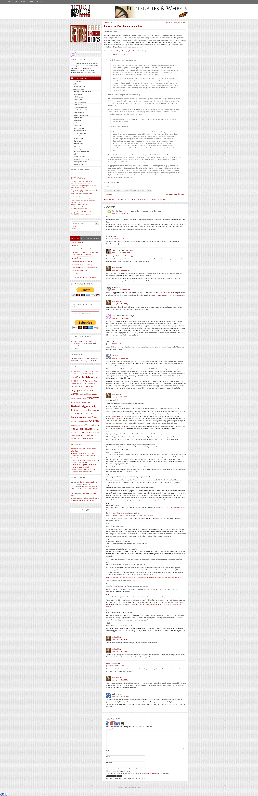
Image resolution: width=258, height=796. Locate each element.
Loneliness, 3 (75, 196)
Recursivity (77, 149)
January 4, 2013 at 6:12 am (120, 358)
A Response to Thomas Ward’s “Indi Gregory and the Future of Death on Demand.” (83, 455)
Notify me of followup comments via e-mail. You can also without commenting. (139, 774)
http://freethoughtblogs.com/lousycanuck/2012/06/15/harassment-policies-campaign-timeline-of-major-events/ (143, 578)
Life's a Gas (77, 125)
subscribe (151, 774)
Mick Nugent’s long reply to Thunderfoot (127, 51)
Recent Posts (41, 2)
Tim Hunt (94, 432)
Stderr (75, 154)
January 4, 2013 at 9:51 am (120, 651)
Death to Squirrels (79, 102)
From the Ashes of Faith (81, 110)
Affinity (75, 84)
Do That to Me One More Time (81, 181)
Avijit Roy (91, 371)
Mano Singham (78, 128)
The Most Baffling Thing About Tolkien (83, 186)
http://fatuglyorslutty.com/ (119, 416)
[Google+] (111, 724)
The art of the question (86, 500)
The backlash (92, 425)
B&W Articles (78, 444)
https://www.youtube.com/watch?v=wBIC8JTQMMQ (167, 295)
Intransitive (77, 120)
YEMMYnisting (78, 164)
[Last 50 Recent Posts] (76, 174)
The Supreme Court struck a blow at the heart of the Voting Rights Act (85, 489)
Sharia (83, 425)
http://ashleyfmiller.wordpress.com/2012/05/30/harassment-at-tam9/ (129, 515)
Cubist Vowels (78, 97)
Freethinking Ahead (80, 107)
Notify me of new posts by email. (119, 771)
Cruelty (95, 378)
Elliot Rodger (83, 381)
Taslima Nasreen (79, 157)
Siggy (86, 208)
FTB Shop (32, 2)
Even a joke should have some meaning (85, 277)
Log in (74, 228)
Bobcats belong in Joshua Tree (82, 261)
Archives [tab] (96, 238)
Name (109, 751)
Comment (109, 729)
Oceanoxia (77, 136)
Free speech (75, 387)
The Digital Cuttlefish (80, 162)
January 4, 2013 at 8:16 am (120, 397)
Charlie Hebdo (84, 377)
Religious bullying (89, 406)
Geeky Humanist (78, 112)
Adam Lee (88, 214)
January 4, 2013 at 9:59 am (120, 680)
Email (108, 757)
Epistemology (93, 381)
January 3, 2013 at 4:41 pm (121, 318)
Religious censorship (81, 410)
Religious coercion (84, 413)
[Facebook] (108, 724)
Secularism (86, 421)
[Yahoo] (118, 724)
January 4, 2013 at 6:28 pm (121, 696)
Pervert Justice (78, 138)
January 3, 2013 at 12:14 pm (115, 238)
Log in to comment (160, 199)
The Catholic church (82, 428)
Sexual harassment (76, 425)
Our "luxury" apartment (78, 207)
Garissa (83, 387)
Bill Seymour (77, 94)
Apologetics (85, 371)
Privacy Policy (15, 2)
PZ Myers (86, 178)
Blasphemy (79, 374)
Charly (83, 187)
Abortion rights (76, 371)
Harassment (82, 394)
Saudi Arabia (92, 417)
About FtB (7, 2)
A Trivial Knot (77, 81)
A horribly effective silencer (81, 274)
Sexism (94, 421)
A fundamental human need (81, 249)
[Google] (115, 724)
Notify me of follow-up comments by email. (122, 769)
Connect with (110, 721)
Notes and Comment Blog (141, 199)
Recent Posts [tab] (75, 238)
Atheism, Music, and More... (82, 92)
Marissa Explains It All (80, 131)
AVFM (163, 293)
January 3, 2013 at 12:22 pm (121, 253)
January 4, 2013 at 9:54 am (115, 666)
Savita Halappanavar (77, 421)
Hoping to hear (77, 245)
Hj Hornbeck (92, 198)
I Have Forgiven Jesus (80, 115)
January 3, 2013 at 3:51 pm (121, 304)
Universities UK (77, 435)
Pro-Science (77, 146)
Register (74, 226)
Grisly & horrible (76, 177)
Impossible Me (78, 118)
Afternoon (108, 22)
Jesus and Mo (75, 398)
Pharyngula (77, 141)
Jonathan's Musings (80, 123)
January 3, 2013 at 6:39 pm (115, 344)
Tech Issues (24, 2)
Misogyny (93, 398)
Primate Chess (78, 144)
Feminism (92, 383)
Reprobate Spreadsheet (81, 151)
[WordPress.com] (122, 724)
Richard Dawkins (78, 416)
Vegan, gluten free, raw (79, 270)
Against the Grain (79, 87)
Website (109, 763)
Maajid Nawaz (82, 398)
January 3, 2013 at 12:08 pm (121, 213)
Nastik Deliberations (80, 133)
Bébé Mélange (86, 183)
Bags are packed (77, 242)
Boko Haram (87, 374)
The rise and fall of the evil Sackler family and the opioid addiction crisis (84, 191)
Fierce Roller (77, 105)
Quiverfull (83, 402)
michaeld (115, 268)
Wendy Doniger (88, 438)
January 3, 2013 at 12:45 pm (121, 290)
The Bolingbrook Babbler (81, 159)
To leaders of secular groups (175, 22)
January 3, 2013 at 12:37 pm (121, 270)
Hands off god (76, 258)
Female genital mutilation (80, 383)
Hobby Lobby (91, 394)
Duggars (74, 381)
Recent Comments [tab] (86, 238)
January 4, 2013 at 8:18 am (120, 639)
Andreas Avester (79, 89)
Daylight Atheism (79, 99)
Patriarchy (76, 402)
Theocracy (85, 432)
